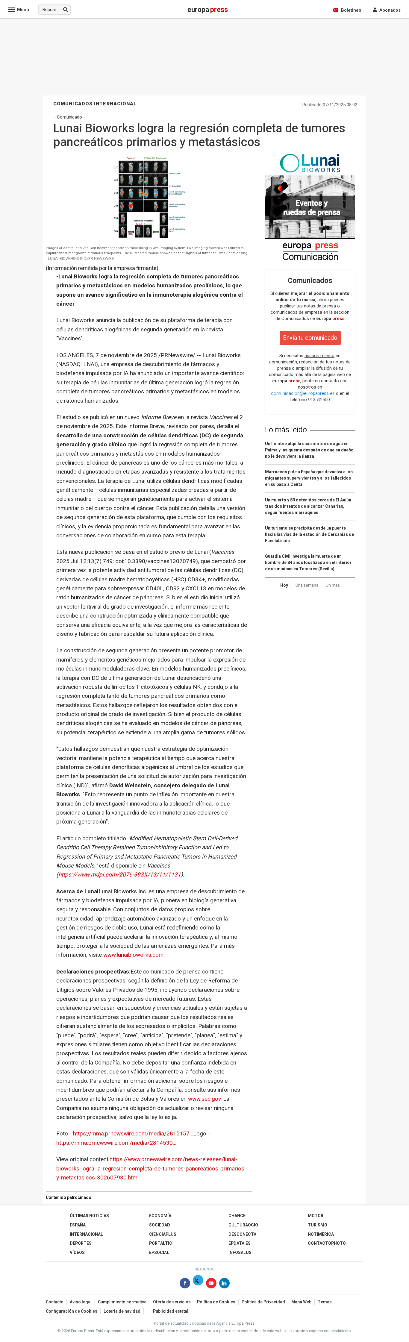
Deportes (81, 1243)
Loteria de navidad (122, 1311)
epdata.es (239, 1243)
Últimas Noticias (89, 1216)
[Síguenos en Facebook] (185, 1284)
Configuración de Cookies (71, 1311)
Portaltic (160, 1243)
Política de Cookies (216, 1302)
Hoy (284, 585)
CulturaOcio (243, 1225)
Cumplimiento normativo (122, 1302)
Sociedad (159, 1225)
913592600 (319, 399)
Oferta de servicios (172, 1302)
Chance (237, 1216)
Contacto (54, 1302)
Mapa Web (301, 1302)
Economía (160, 1216)
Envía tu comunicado (310, 337)
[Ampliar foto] (148, 239)
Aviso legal (81, 1302)
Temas (325, 1302)
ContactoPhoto (327, 1243)
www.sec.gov (204, 1099)
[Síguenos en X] (198, 1284)
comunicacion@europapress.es (303, 393)
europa (330, 318)
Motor (315, 1216)
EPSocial (159, 1252)
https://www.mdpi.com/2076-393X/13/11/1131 (119, 875)
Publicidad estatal (170, 1311)
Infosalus (240, 1252)
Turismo (317, 1225)
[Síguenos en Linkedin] (224, 1284)
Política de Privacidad (263, 1302)
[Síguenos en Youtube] (211, 1284)
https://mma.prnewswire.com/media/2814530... (116, 1143)
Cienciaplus (162, 1234)
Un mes (333, 585)
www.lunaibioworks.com (133, 955)
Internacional (86, 1234)
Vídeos (77, 1252)
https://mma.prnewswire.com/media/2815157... (133, 1133)
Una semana (307, 585)
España (78, 1225)
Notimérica (321, 1234)
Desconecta (242, 1234)
